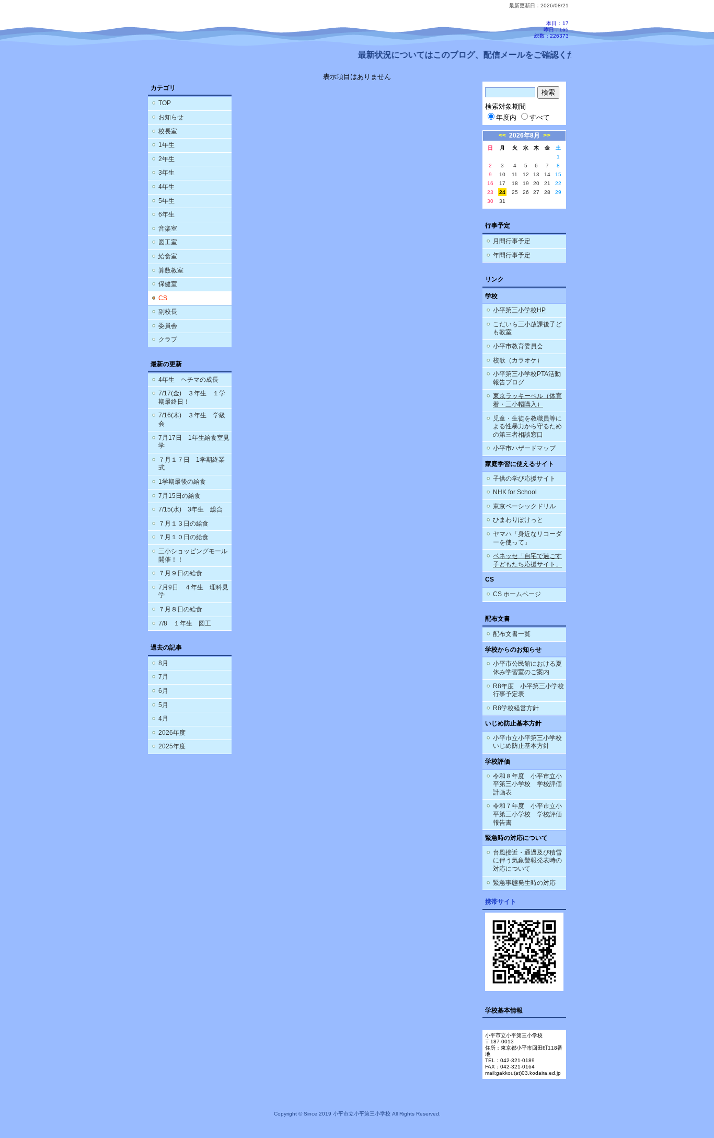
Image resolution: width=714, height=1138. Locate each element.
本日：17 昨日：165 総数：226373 (551, 29)
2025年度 (172, 746)
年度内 (506, 117)
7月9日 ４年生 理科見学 (193, 591)
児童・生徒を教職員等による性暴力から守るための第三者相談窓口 (527, 426)
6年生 (166, 214)
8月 (163, 663)
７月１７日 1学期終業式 (191, 464)
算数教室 (170, 270)
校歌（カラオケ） (518, 360)
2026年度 (172, 732)
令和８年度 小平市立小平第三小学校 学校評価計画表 (527, 784)
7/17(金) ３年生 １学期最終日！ (191, 397)
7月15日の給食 (179, 495)
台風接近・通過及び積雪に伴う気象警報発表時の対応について (527, 860)
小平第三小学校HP (519, 310)
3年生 (166, 172)
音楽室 (167, 228)
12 (526, 174)
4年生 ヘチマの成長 (188, 379)
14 (547, 174)
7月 (163, 676)
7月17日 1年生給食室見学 (193, 442)
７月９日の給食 (180, 573)
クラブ (167, 339)
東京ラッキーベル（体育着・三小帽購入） (527, 400)
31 (502, 201)
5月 (163, 705)
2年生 (166, 159)
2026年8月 (524, 135)
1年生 (166, 145)
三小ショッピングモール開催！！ (192, 555)
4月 (163, 718)
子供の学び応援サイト (524, 478)
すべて (539, 117)
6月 (163, 691)
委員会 (167, 325)
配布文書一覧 (512, 634)
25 (515, 192)
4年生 (166, 186)
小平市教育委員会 (518, 346)
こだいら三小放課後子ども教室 (527, 328)
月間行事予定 (512, 241)
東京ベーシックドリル (524, 506)
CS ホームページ (517, 594)
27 (536, 192)
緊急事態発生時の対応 (524, 882)
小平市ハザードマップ (524, 448)
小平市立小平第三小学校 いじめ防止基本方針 (527, 742)
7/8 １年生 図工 (184, 623)
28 (547, 192)
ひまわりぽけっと (518, 520)
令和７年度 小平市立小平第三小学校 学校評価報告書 (527, 814)
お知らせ (170, 117)
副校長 (167, 311)
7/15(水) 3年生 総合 (190, 509)
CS (162, 298)
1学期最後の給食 (182, 481)
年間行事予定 (512, 255)
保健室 (167, 284)
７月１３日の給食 (183, 523)
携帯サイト (500, 901)
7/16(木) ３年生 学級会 (191, 419)
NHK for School (515, 492)
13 (536, 174)
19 (526, 183)
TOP (164, 103)
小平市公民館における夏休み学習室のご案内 (527, 668)
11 (514, 174)
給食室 (167, 256)
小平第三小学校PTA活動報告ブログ (527, 378)
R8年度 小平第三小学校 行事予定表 (529, 690)
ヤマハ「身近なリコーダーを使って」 (527, 538)
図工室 (167, 242)
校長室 (167, 131)
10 (502, 174)
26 (526, 192)
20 (536, 183)
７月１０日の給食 (183, 537)
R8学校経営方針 (516, 708)
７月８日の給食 (180, 609)
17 (502, 183)
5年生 (166, 200)
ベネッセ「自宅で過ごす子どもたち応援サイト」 (527, 560)
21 (547, 183)
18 (515, 183)
